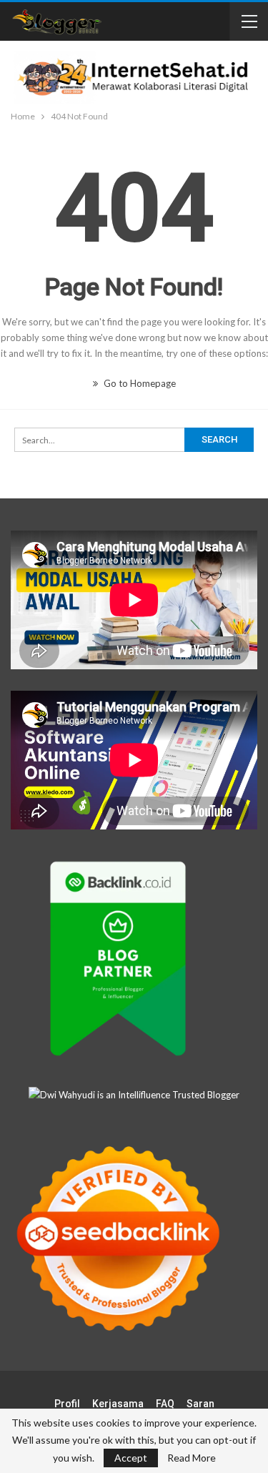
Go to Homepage (138, 383)
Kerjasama (118, 1403)
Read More (191, 1458)
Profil (67, 1403)
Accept (130, 1458)
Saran (200, 1403)
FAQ (165, 1403)
